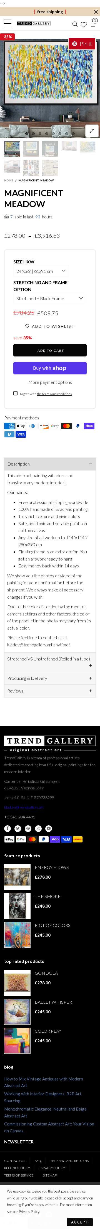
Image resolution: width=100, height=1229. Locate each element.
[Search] (75, 23)
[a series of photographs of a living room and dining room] (31, 168)
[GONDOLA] (17, 983)
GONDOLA (46, 973)
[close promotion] (96, 12)
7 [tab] (66, 133)
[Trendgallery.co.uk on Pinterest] (28, 828)
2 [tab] (33, 133)
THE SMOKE (48, 896)
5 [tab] (53, 133)
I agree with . (46, 394)
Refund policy (17, 1168)
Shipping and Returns (70, 1161)
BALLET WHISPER (53, 1002)
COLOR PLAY (48, 1031)
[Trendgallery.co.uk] (33, 23)
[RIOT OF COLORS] (17, 935)
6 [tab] (60, 133)
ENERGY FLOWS (52, 867)
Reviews (15, 690)
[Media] (92, 131)
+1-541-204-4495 (19, 817)
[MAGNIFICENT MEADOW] (50, 88)
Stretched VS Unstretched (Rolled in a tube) (48, 658)
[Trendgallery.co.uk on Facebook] (7, 828)
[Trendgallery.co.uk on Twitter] (17, 828)
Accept (80, 1222)
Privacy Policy (52, 1168)
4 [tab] (46, 133)
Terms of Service (19, 1175)
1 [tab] (26, 133)
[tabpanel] (50, 88)
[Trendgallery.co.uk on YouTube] (48, 828)
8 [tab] (73, 133)
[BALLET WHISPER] (17, 1012)
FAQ (37, 1161)
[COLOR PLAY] (17, 1041)
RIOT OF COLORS (53, 925)
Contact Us (14, 1161)
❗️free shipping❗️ (50, 11)
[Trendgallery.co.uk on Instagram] (38, 828)
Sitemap (50, 1175)
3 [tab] (40, 133)
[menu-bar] (9, 23)
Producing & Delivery (27, 678)
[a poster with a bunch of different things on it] (50, 168)
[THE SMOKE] (17, 906)
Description (18, 463)
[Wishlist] (83, 23)
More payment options (50, 382)
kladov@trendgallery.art (24, 807)
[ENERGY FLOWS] (17, 877)
